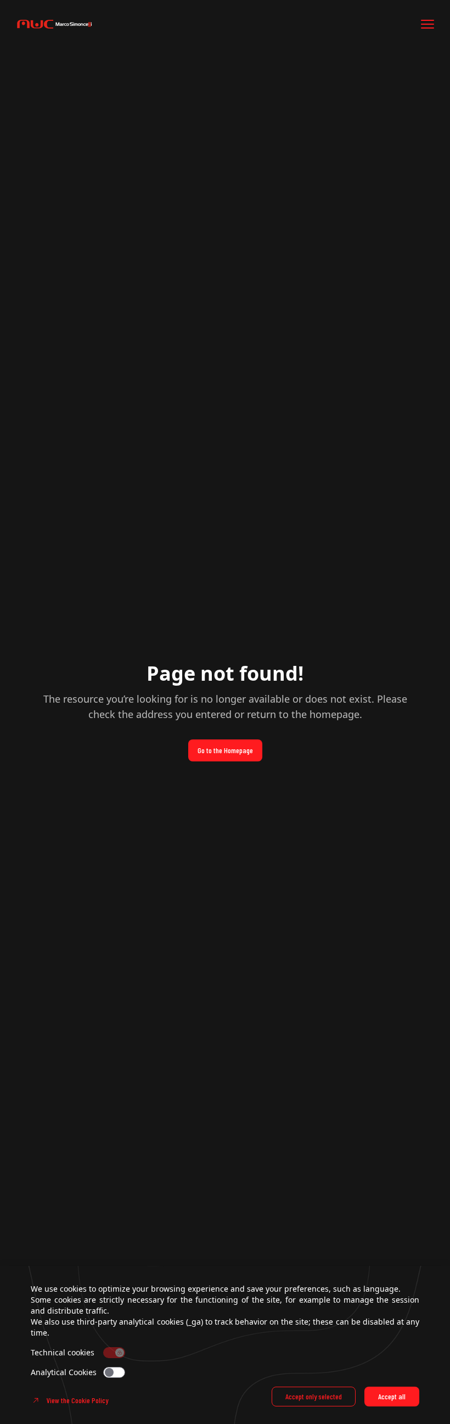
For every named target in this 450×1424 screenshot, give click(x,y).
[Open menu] (427, 24)
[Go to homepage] (81, 24)
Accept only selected (313, 1396)
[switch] (114, 1372)
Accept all (392, 1396)
